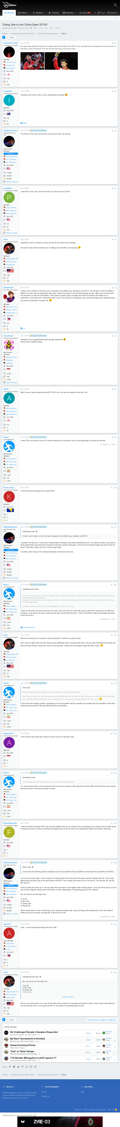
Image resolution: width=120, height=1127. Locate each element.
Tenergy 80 (10, 68)
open (51, 28)
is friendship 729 (12, 946)
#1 (115, 43)
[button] (28, 12)
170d (107, 1040)
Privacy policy (101, 1110)
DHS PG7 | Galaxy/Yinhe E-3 (16, 307)
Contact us (45, 1096)
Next (12, 37)
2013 (35, 28)
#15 (115, 734)
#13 (115, 635)
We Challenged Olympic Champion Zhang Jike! (34, 1032)
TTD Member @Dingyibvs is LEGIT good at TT (33, 1058)
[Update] (9, 360)
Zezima (108, 1038)
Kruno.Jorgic (9, 487)
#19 (115, 924)
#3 (115, 131)
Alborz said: (26, 867)
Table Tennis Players (17, 1048)
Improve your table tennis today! (22, 1041)
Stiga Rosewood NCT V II (15, 208)
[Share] (112, 43)
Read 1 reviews (11, 382)
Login (82, 1092)
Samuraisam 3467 (10, 28)
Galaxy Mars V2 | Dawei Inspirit (17, 313)
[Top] (113, 1109)
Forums (44, 1092)
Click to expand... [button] (68, 997)
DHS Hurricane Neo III (14, 262)
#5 (115, 239)
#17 (115, 823)
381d (107, 1034)
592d (108, 1047)
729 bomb (9, 943)
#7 (115, 336)
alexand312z (9, 733)
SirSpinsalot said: (28, 531)
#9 (115, 437)
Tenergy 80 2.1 (11, 411)
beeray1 (109, 1057)
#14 (115, 683)
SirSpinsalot (8, 288)
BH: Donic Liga (11, 462)
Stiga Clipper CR (12, 259)
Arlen (6, 239)
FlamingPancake (10, 823)
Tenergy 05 (10, 65)
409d (108, 1060)
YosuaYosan (8, 336)
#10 (115, 488)
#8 (115, 389)
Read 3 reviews (12, 233)
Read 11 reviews (12, 182)
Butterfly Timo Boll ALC (14, 357)
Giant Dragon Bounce (14, 459)
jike (46, 28)
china (41, 28)
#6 (115, 288)
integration (8, 91)
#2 (115, 91)
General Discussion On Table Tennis (23, 1035)
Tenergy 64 (10, 264)
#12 (115, 585)
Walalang (109, 1032)
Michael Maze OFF (13, 408)
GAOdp (108, 1045)
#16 (115, 773)
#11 (115, 527)
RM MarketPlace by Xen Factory (19, 1115)
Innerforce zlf (11, 62)
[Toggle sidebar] (117, 18)
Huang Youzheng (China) (22, 1045)
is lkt (8, 949)
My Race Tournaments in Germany (27, 1038)
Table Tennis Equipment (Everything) (23, 1054)
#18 (115, 863)
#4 (115, 188)
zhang (57, 28)
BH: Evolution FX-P (13, 162)
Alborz (6, 437)
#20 (115, 972)
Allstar (6, 389)
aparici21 (7, 924)
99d (107, 1053)
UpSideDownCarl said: (30, 977)
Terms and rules (89, 1110)
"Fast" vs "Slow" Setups (22, 1051)
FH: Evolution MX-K (13, 159)
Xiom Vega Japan (12, 210)
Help (109, 1110)
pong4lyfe (8, 188)
